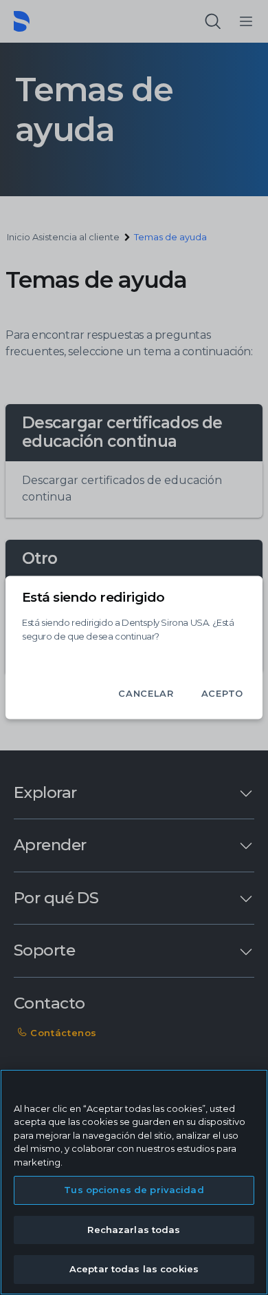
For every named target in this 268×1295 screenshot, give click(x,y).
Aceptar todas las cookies (134, 1268)
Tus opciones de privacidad (133, 1189)
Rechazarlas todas (133, 1229)
